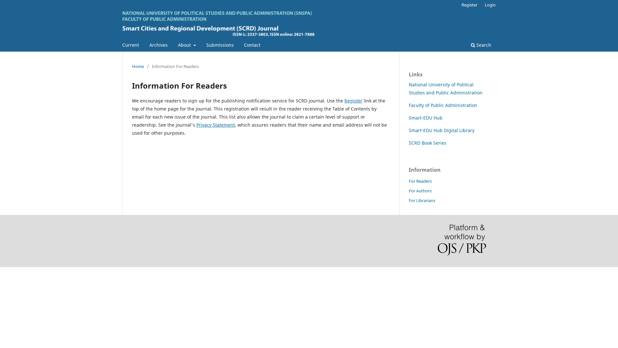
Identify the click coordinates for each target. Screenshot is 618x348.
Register (469, 5)
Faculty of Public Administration (443, 105)
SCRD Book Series (427, 143)
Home (138, 66)
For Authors (420, 191)
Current (130, 45)
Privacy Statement (215, 125)
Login (490, 5)
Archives (158, 45)
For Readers (420, 181)
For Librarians (422, 200)
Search (483, 45)
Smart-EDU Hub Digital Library (441, 130)
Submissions (220, 45)
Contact (252, 45)
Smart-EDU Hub (426, 118)
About (185, 45)
